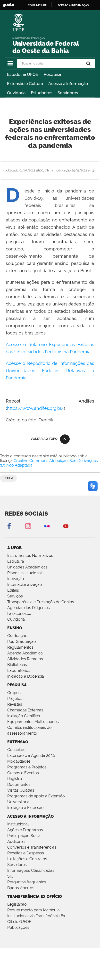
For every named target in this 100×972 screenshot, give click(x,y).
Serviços (15, 596)
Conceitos (16, 749)
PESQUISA (17, 685)
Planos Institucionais (25, 573)
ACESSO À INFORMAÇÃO (30, 816)
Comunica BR (37, 5)
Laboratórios (18, 670)
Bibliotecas (17, 664)
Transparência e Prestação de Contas (40, 602)
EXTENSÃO (17, 742)
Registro (14, 778)
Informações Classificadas (30, 870)
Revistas (14, 704)
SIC (10, 876)
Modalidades (19, 761)
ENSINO (14, 628)
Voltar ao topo (44, 438)
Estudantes (41, 92)
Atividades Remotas (25, 659)
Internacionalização (24, 584)
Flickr (47, 526)
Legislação (17, 904)
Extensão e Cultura (25, 83)
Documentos (19, 784)
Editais (13, 590)
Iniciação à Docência (25, 676)
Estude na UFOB (22, 74)
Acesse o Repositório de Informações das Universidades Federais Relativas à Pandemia (50, 370)
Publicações (18, 927)
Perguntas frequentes (26, 882)
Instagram (28, 526)
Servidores (68, 92)
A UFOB (14, 548)
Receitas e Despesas (25, 853)
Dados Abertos (20, 888)
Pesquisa (52, 74)
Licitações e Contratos (27, 859)
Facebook (9, 526)
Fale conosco (19, 613)
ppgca (8, 478)
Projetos (14, 698)
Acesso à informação (73, 5)
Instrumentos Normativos (30, 555)
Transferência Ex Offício (34, 896)
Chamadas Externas (25, 710)
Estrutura (15, 561)
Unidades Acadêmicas (27, 567)
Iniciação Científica (23, 716)
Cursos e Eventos (23, 773)
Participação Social (24, 835)
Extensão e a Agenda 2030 (31, 755)
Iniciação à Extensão (25, 807)
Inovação (15, 578)
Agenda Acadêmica (25, 653)
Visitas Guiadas (20, 790)
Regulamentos (20, 647)
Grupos (14, 692)
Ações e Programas (25, 830)
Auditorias (16, 841)
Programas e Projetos (27, 767)
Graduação (17, 635)
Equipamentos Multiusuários (33, 721)
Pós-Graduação (21, 641)
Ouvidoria (16, 92)
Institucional (18, 824)
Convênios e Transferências (31, 847)
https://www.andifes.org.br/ (35, 408)
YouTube (66, 526)
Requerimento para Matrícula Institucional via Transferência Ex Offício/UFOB (36, 916)
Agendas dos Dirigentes (28, 607)
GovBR (8, 5)
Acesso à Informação (68, 83)
